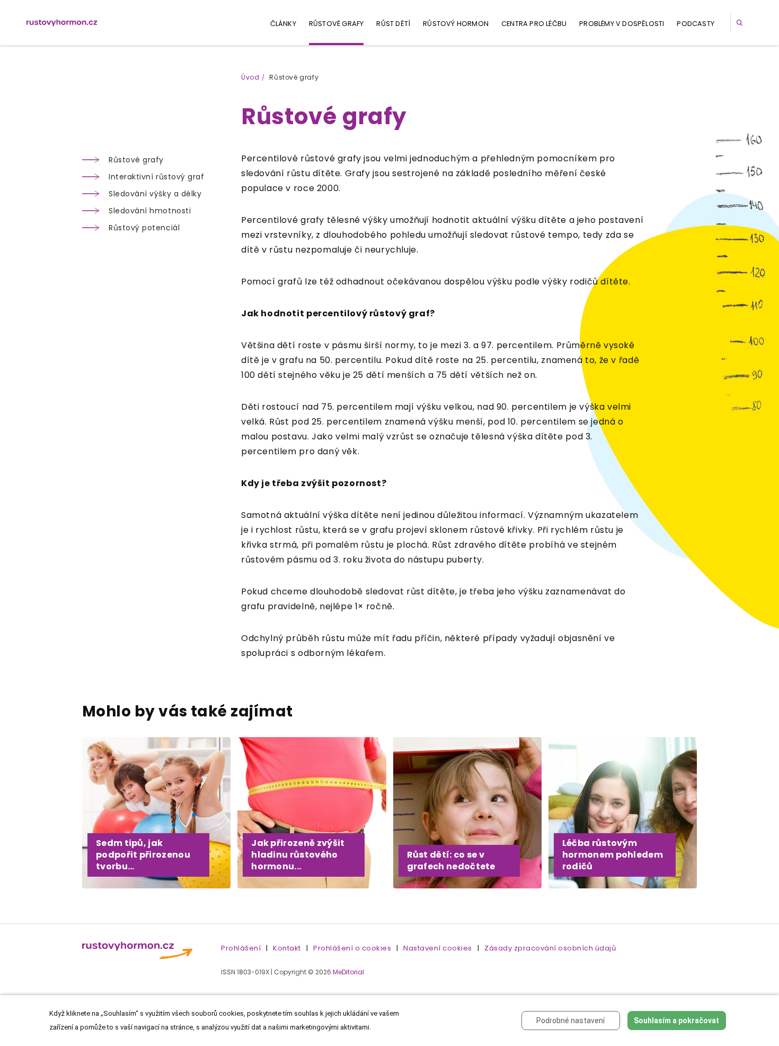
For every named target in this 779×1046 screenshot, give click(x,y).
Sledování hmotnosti (150, 210)
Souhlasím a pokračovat (676, 1020)
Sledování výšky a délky (155, 193)
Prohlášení (241, 948)
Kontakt (287, 948)
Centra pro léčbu (533, 23)
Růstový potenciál (144, 227)
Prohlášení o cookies (352, 948)
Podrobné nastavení (570, 1020)
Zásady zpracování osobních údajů (550, 948)
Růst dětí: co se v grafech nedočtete (451, 860)
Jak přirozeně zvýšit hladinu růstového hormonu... (297, 854)
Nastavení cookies (437, 948)
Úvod (250, 77)
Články (283, 23)
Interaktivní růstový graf (157, 176)
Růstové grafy (336, 23)
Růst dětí (393, 23)
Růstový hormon (456, 23)
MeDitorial (348, 971)
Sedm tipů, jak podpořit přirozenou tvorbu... (143, 854)
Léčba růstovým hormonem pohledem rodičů (612, 854)
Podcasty (695, 23)
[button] (741, 22)
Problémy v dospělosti (621, 23)
